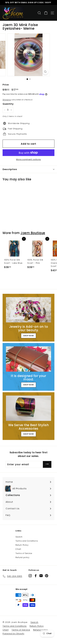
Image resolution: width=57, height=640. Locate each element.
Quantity (8, 103)
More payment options (28, 159)
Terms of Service (24, 553)
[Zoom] (45, 72)
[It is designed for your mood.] (28, 359)
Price (6, 84)
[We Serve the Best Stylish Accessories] (28, 408)
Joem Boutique (33, 233)
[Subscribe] (47, 464)
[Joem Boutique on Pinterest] (46, 575)
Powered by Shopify (13, 633)
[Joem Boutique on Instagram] (30, 575)
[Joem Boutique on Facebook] (35, 575)
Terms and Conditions (27, 541)
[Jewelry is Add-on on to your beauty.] (28, 309)
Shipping (7, 99)
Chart (18, 549)
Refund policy (22, 557)
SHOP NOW (28, 335)
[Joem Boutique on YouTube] (41, 575)
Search (19, 537)
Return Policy (22, 545)
